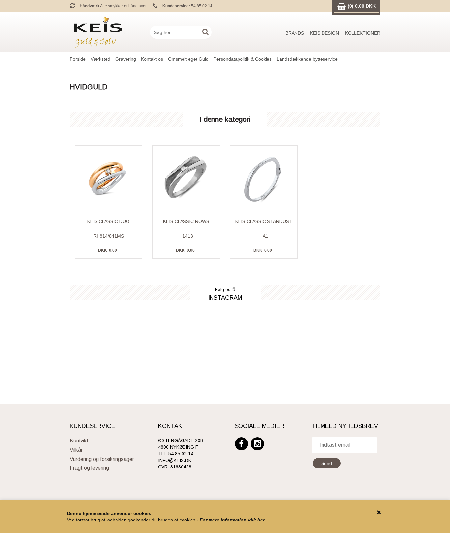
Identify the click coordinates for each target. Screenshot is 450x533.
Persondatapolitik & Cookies (242, 59)
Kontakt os (152, 59)
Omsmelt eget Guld (188, 59)
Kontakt (79, 440)
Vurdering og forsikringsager (102, 459)
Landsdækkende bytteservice (307, 59)
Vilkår (76, 450)
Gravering (125, 59)
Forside (78, 59)
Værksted (100, 59)
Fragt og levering (89, 468)
